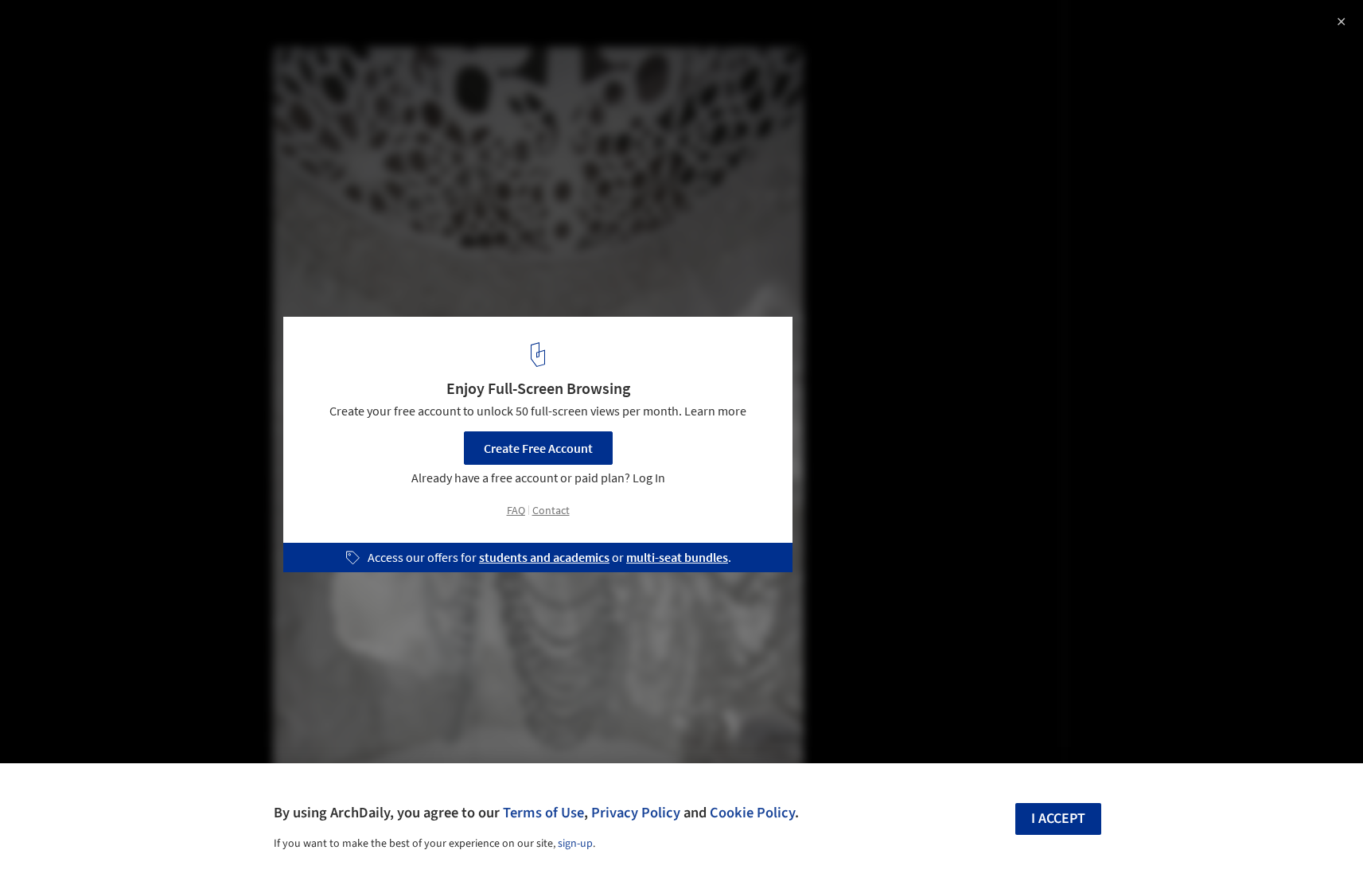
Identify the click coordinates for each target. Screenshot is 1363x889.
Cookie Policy (752, 812)
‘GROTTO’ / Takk (80, 29)
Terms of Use (543, 812)
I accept (1058, 819)
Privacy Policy (635, 812)
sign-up (575, 844)
